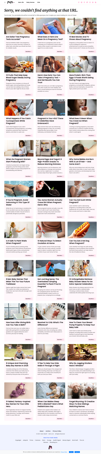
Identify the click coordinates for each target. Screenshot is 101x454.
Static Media (43, 433)
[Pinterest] (84, 2)
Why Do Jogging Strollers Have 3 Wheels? (80, 364)
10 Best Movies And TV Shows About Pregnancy (80, 38)
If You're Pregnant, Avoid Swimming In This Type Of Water (17, 202)
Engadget (18, 440)
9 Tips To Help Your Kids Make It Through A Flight (48, 364)
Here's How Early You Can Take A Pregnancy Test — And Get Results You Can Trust (49, 78)
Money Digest (66, 440)
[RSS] (95, 2)
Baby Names (30, 2)
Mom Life (21, 2)
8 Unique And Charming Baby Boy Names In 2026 (17, 364)
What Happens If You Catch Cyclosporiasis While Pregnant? (18, 121)
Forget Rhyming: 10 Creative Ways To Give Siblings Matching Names (81, 404)
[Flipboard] (87, 2)
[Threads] (90, 2)
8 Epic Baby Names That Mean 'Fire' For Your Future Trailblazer (18, 281)
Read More (28, 51)
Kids (38, 2)
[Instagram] (81, 2)
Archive (48, 431)
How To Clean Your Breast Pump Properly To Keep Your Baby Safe (82, 325)
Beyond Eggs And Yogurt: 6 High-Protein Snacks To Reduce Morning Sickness (50, 161)
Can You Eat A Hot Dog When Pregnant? (79, 242)
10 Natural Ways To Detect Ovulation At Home (49, 242)
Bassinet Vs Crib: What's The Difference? (50, 324)
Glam (43, 440)
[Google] (93, 2)
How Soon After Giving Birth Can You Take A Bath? (18, 324)
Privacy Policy (57, 431)
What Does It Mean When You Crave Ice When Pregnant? (80, 121)
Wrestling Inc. (54, 442)
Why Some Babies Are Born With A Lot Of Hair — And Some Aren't (81, 161)
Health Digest (57, 440)
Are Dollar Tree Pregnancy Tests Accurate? (18, 38)
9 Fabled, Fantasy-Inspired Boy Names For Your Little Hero (18, 404)
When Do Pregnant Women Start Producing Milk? (18, 160)
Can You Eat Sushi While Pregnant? (80, 201)
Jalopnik (25, 440)
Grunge (49, 440)
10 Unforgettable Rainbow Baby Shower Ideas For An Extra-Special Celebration (81, 281)
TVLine (31, 440)
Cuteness (37, 440)
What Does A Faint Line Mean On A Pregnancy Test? (50, 38)
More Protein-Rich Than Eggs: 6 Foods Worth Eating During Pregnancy (81, 77)
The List (82, 440)
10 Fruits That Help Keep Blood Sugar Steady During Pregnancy (18, 77)
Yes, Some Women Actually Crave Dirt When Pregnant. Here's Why (50, 202)
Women (45, 442)
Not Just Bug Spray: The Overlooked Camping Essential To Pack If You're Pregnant (49, 282)
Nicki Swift (75, 440)
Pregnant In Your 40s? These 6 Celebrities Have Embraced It (50, 121)
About (41, 431)
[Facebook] (79, 2)
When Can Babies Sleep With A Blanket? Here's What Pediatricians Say (50, 404)
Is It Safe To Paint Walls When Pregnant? (16, 242)
